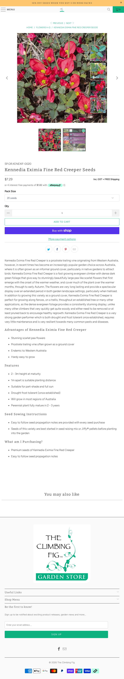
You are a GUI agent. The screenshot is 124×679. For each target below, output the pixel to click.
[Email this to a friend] (74, 249)
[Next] (116, 78)
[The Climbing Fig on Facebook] (59, 649)
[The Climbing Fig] (62, 9)
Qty (7, 206)
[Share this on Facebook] (57, 249)
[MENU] (2, 9)
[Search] (109, 9)
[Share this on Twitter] (48, 249)
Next (69, 23)
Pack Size (10, 191)
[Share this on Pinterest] (65, 249)
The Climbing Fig (66, 662)
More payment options (62, 239)
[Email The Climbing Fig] (64, 649)
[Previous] (7, 78)
